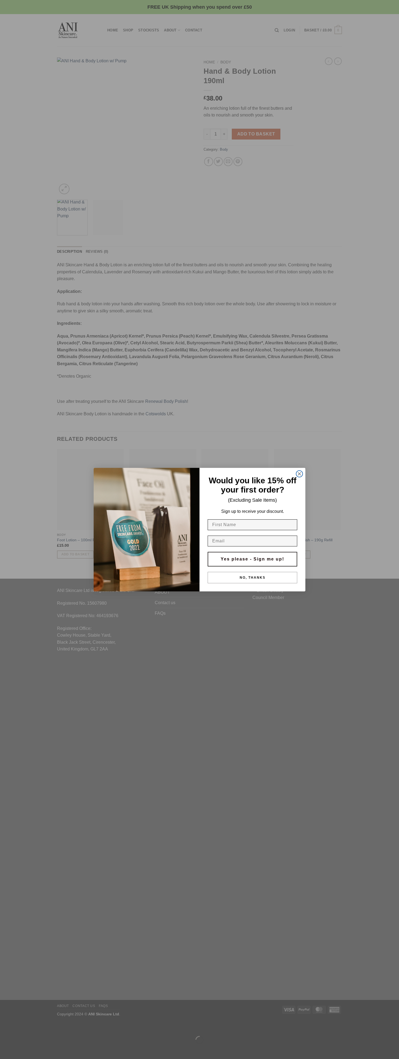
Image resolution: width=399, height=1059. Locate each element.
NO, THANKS (252, 577)
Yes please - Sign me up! (252, 559)
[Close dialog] (299, 474)
